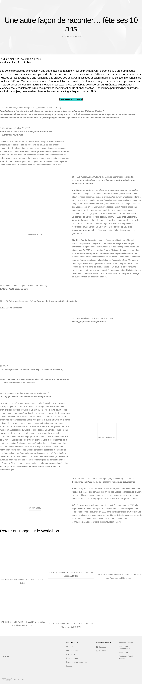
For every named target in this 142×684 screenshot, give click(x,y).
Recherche (70, 654)
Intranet (69, 666)
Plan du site (123, 652)
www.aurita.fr (89, 230)
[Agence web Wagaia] (7, 679)
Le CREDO (70, 647)
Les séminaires (72, 650)
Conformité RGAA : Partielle (126, 657)
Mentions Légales (126, 642)
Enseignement (72, 658)
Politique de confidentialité (124, 647)
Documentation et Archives (76, 662)
